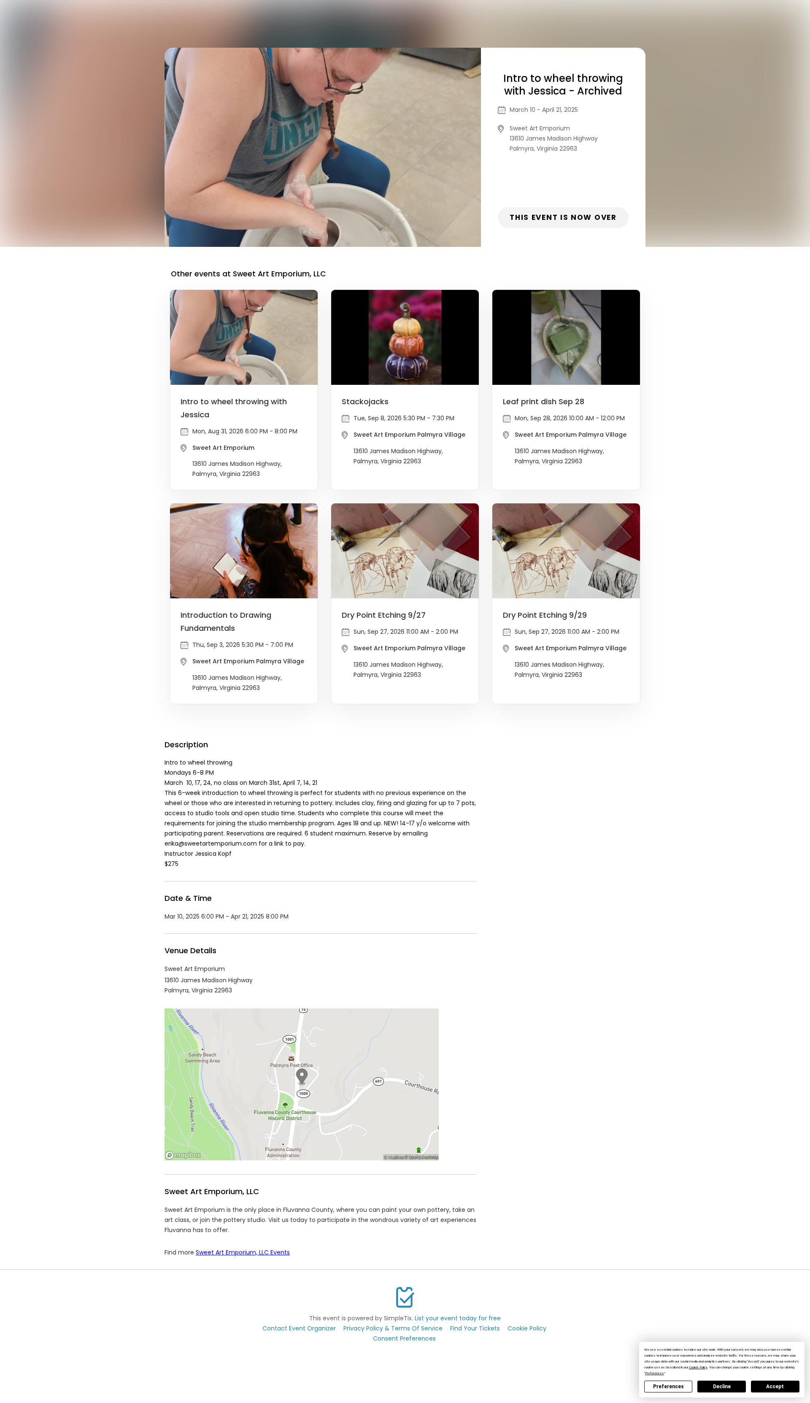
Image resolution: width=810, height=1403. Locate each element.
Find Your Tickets (475, 1328)
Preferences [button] (654, 1373)
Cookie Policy (527, 1328)
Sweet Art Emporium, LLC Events (243, 1252)
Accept (775, 1386)
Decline (722, 1386)
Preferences (668, 1386)
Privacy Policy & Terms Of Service (393, 1328)
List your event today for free (458, 1318)
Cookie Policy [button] (698, 1367)
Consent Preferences (404, 1338)
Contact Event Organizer (299, 1328)
